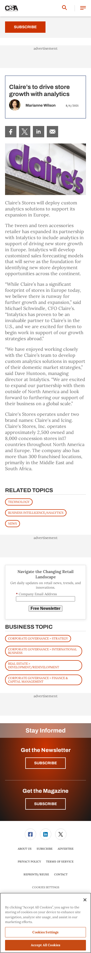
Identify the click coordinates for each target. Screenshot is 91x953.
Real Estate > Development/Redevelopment (33, 665)
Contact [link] (60, 874)
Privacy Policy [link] (29, 861)
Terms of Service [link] (60, 861)
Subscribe (25, 27)
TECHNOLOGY (19, 502)
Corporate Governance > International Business (42, 651)
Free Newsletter (45, 608)
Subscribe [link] (45, 848)
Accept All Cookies (45, 945)
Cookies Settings (45, 887)
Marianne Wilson (41, 105)
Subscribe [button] (45, 763)
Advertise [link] (66, 848)
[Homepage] (11, 8)
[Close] (84, 899)
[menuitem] (10, 131)
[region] (45, 923)
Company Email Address (36, 594)
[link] (10, 131)
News (12, 523)
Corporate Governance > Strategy (38, 638)
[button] (83, 8)
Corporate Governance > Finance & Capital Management (38, 679)
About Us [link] (25, 848)
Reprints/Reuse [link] (36, 874)
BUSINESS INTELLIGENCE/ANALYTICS (35, 513)
